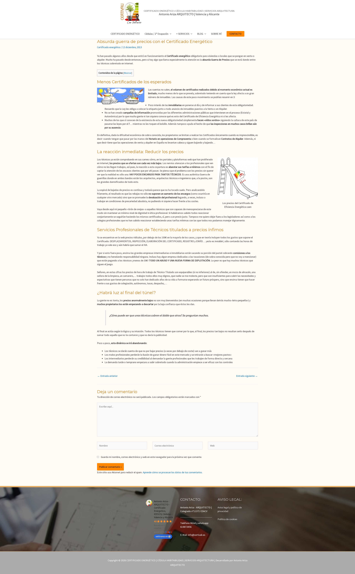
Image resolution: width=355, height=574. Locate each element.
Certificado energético (109, 47)
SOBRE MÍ (216, 33)
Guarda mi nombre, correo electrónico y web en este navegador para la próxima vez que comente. (151, 457)
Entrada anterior (107, 375)
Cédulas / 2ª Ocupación (156, 33)
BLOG (200, 33)
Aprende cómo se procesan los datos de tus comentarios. (172, 472)
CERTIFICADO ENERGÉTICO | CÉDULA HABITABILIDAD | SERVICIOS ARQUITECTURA (189, 11)
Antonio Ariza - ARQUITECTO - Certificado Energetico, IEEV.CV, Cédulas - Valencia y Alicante (163, 509)
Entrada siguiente (247, 375)
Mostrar (127, 73)
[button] (235, 34)
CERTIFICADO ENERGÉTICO (125, 33)
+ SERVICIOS (182, 33)
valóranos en (162, 536)
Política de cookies (227, 519)
